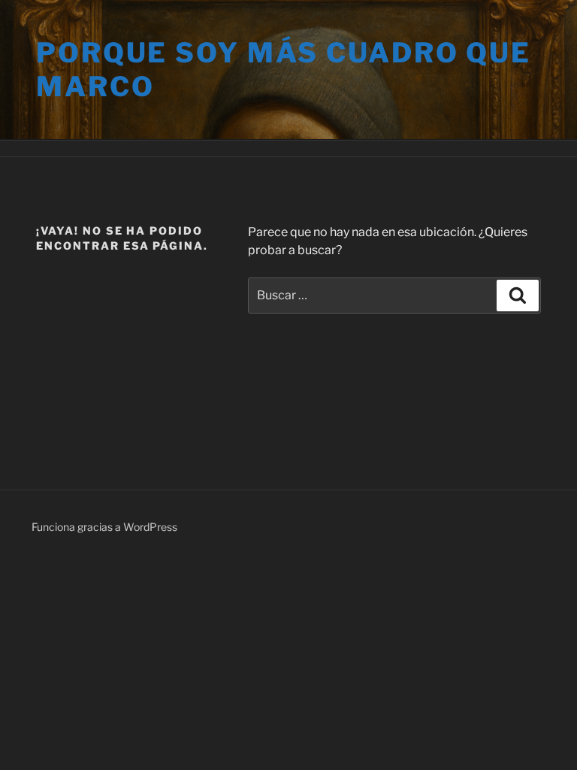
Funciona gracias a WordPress (104, 526)
